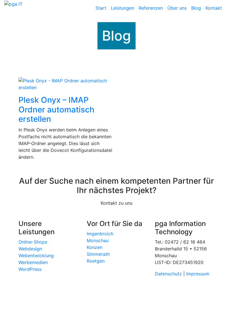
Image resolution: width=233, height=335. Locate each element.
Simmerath (98, 254)
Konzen (94, 247)
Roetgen (96, 261)
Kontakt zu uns (116, 203)
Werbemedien (33, 262)
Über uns (177, 8)
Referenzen (151, 8)
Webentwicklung (36, 255)
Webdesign (30, 249)
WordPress (29, 269)
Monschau (98, 240)
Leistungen (122, 8)
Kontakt (213, 8)
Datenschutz (169, 274)
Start (100, 8)
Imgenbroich (100, 233)
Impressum (197, 274)
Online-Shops (32, 242)
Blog (196, 8)
